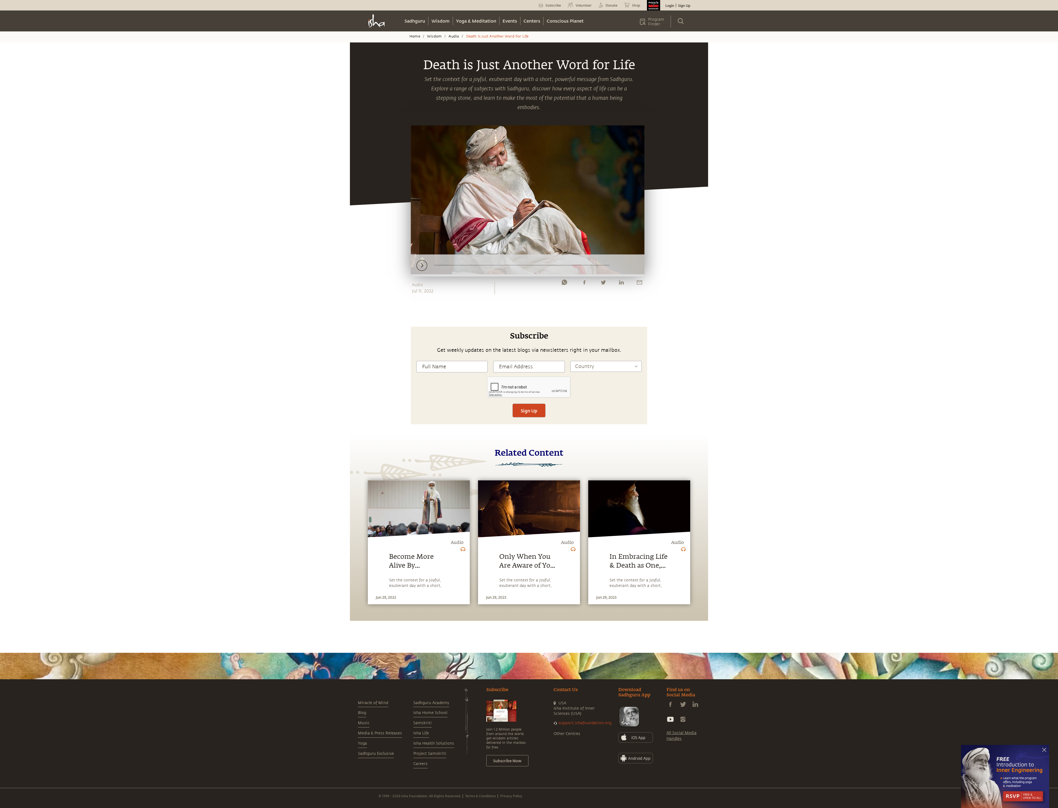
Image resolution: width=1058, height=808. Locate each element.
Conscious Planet (565, 21)
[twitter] (603, 283)
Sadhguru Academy (431, 703)
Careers (420, 764)
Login (669, 5)
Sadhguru (414, 21)
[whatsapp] (564, 283)
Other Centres (567, 734)
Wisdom (440, 21)
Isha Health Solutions (433, 743)
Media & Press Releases (380, 733)
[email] (639, 283)
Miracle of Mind (373, 703)
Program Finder (656, 21)
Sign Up (684, 5)
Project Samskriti (429, 753)
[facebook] (584, 283)
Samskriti (422, 723)
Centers (531, 21)
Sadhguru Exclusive (376, 753)
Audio (454, 36)
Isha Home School (430, 713)
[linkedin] (621, 283)
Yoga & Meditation (476, 21)
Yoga (362, 743)
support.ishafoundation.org (584, 723)
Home (414, 36)
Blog (362, 713)
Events (510, 21)
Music (363, 723)
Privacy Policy (511, 796)
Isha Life (421, 733)
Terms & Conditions (480, 796)
